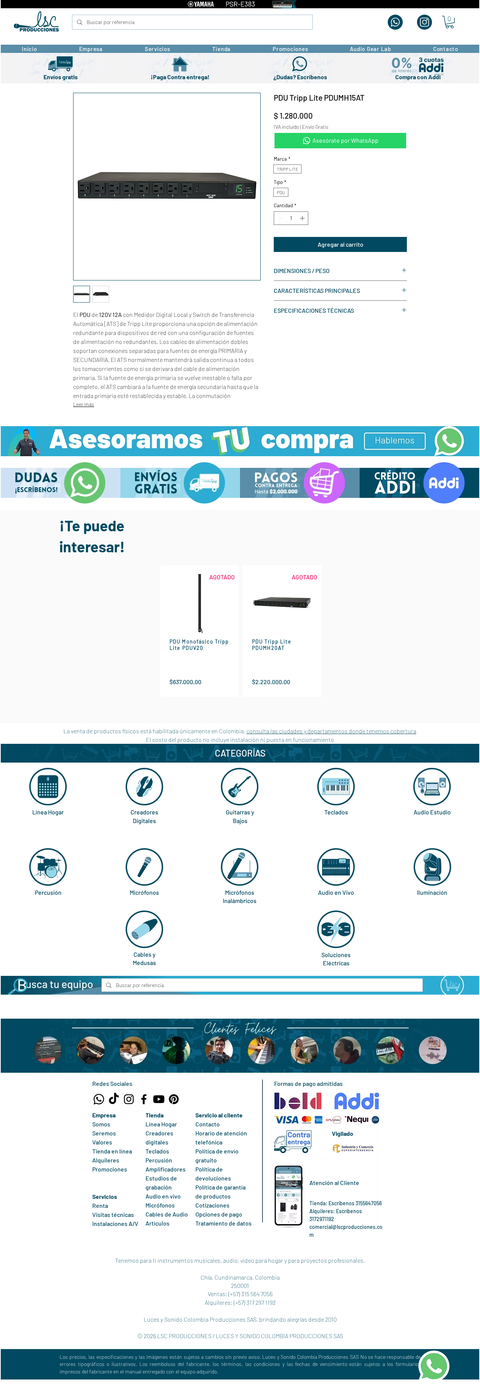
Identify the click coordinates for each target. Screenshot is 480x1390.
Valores (102, 1142)
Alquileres (105, 1160)
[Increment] (303, 218)
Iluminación (432, 892)
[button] (449, 22)
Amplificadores (166, 1169)
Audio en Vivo (336, 892)
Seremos (104, 1133)
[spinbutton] (291, 218)
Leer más (83, 404)
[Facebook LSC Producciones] (143, 1099)
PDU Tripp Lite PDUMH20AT (271, 644)
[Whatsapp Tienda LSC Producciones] (98, 1099)
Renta (100, 1205)
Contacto (207, 1124)
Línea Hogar (48, 812)
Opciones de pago (218, 1214)
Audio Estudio (432, 812)
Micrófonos (144, 892)
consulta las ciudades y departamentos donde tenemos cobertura (331, 730)
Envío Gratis (315, 127)
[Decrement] (279, 218)
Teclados (336, 812)
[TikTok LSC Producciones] (113, 1099)
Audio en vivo (163, 1196)
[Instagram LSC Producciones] (128, 1099)
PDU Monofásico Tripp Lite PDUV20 (199, 644)
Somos (101, 1124)
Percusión (48, 892)
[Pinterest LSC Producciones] (173, 1099)
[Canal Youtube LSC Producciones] (158, 1099)
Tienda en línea (112, 1151)
